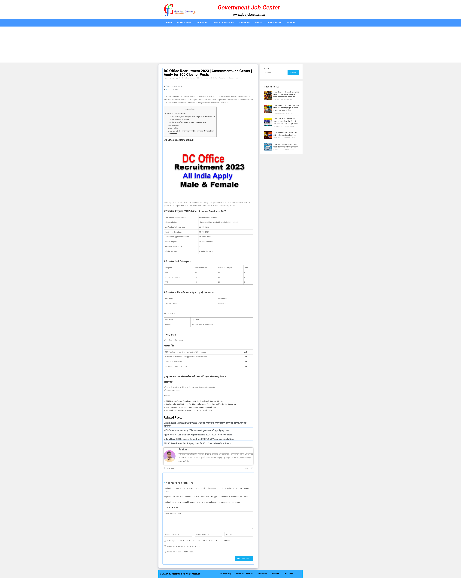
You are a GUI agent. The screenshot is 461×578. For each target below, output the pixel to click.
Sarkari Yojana (274, 22)
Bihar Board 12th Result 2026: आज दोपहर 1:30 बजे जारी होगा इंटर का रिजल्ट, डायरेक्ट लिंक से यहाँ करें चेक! (286, 107)
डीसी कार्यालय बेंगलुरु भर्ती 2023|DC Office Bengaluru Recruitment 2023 (191, 117)
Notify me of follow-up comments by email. (184, 546)
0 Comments (288, 99)
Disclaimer (262, 574)
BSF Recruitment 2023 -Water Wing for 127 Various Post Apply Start (191, 407)
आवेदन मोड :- (172, 134)
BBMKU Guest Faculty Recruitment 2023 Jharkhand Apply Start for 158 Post (194, 401)
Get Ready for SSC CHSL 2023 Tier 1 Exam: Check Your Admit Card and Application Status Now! (201, 404)
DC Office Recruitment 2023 (175, 114)
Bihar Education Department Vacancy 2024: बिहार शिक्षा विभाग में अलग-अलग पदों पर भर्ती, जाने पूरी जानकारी (286, 121)
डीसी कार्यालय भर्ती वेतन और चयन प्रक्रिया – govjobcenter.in (186, 122)
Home (169, 22)
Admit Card (244, 22)
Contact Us (276, 574)
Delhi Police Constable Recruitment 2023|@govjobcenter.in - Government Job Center (206, 502)
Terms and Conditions (244, 574)
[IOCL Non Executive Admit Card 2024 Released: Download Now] (268, 135)
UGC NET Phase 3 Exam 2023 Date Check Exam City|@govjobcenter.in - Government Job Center (210, 497)
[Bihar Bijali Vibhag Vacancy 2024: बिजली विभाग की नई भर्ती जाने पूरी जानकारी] (268, 147)
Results (258, 22)
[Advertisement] (230, 44)
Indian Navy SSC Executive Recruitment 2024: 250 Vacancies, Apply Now (199, 439)
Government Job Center (249, 7)
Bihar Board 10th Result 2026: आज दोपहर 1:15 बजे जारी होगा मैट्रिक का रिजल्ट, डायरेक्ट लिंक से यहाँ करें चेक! (286, 94)
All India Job (202, 22)
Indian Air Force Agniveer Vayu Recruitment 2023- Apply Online (189, 410)
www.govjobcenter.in (248, 14)
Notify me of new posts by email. (180, 552)
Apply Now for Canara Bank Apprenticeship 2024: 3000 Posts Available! (198, 434)
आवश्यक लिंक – (173, 128)
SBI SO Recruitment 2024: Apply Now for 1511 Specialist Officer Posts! (197, 443)
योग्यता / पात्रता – (174, 125)
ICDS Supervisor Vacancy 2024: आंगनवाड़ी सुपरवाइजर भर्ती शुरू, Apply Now (196, 430)
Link (245, 361)
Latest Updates (184, 22)
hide (193, 109)
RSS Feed (289, 574)
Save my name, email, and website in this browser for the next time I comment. (199, 540)
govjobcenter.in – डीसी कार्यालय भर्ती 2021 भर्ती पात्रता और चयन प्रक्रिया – (191, 131)
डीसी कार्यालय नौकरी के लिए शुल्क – (179, 119)
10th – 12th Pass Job (224, 22)
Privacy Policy (225, 574)
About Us (290, 22)
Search (266, 69)
